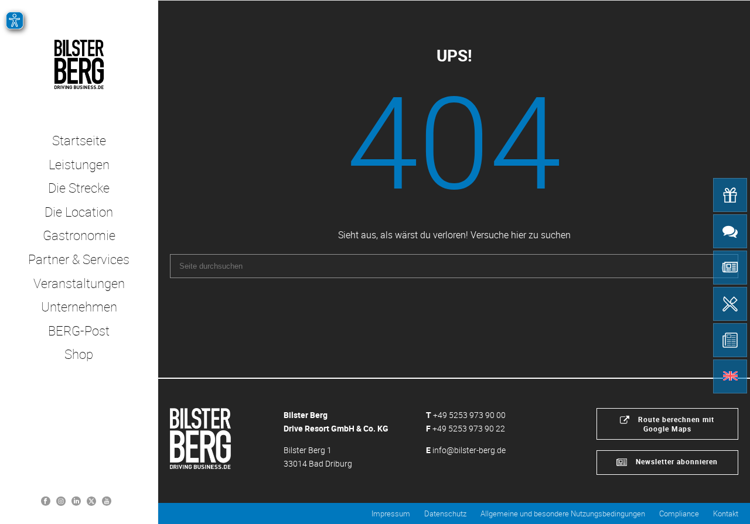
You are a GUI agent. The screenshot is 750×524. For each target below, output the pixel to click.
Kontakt (725, 513)
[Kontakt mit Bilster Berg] (730, 231)
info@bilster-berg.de (469, 449)
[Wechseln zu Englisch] (730, 376)
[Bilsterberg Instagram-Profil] (61, 500)
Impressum (390, 513)
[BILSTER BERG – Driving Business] (79, 64)
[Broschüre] (730, 340)
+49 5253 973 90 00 (469, 414)
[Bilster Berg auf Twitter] (91, 500)
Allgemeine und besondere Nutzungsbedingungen (562, 513)
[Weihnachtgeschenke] (730, 195)
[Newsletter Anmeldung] (730, 268)
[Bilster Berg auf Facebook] (45, 500)
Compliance (679, 513)
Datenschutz (445, 513)
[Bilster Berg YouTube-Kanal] (106, 500)
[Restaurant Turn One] (730, 304)
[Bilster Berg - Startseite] (200, 437)
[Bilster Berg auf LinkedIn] (76, 500)
